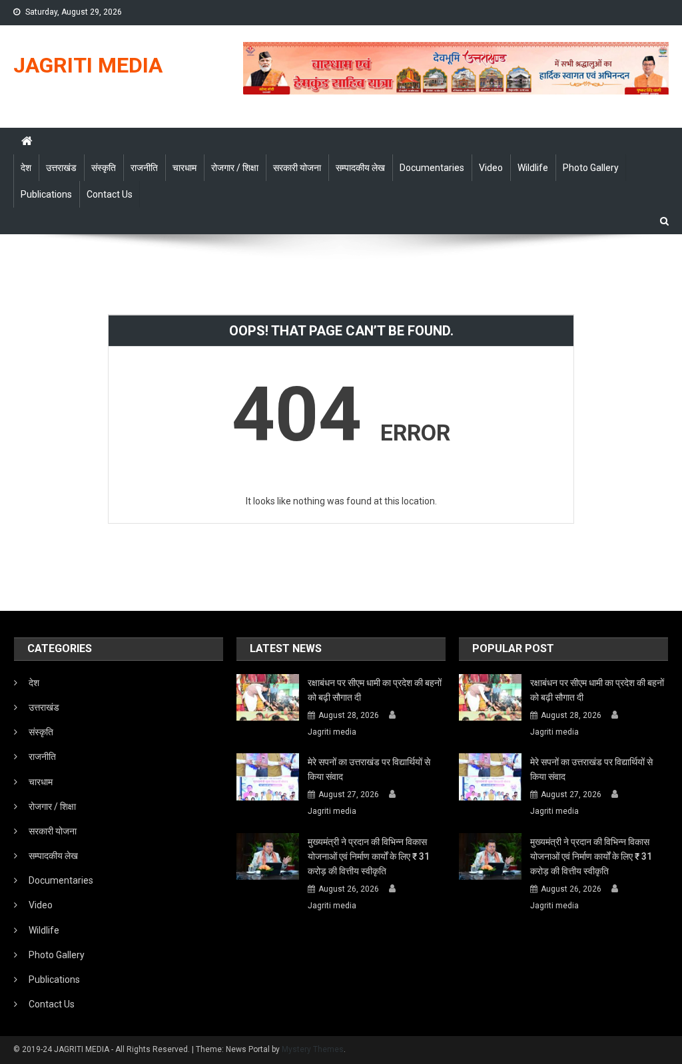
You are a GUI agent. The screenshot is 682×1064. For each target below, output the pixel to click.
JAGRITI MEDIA (88, 65)
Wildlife (532, 167)
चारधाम (184, 167)
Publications (46, 194)
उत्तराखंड (61, 167)
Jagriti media (332, 732)
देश (26, 167)
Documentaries (432, 167)
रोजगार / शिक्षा (234, 167)
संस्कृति (103, 167)
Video (491, 167)
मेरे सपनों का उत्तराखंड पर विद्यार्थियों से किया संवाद (369, 769)
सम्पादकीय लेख (360, 167)
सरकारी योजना (297, 167)
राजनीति (144, 167)
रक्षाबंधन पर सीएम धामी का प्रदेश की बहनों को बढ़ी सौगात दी (375, 690)
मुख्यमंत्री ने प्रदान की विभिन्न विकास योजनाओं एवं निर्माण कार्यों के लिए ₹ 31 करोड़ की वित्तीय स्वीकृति (369, 856)
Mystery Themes (313, 1049)
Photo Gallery (591, 167)
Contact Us (110, 194)
